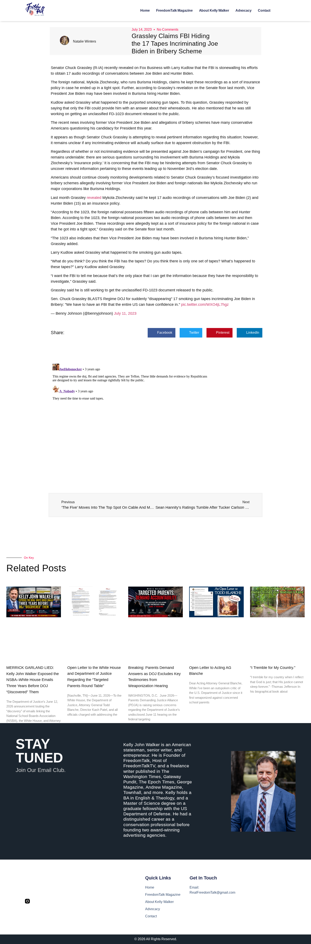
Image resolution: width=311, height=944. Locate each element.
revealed (94, 198)
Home (145, 10)
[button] (161, 333)
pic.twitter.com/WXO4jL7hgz (205, 304)
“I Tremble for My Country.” (272, 668)
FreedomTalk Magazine (174, 10)
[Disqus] (155, 415)
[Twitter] (36, 901)
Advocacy (243, 10)
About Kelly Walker (214, 10)
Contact (264, 10)
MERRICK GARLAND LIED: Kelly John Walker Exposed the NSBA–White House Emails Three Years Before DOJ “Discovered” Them (32, 680)
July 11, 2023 (125, 313)
